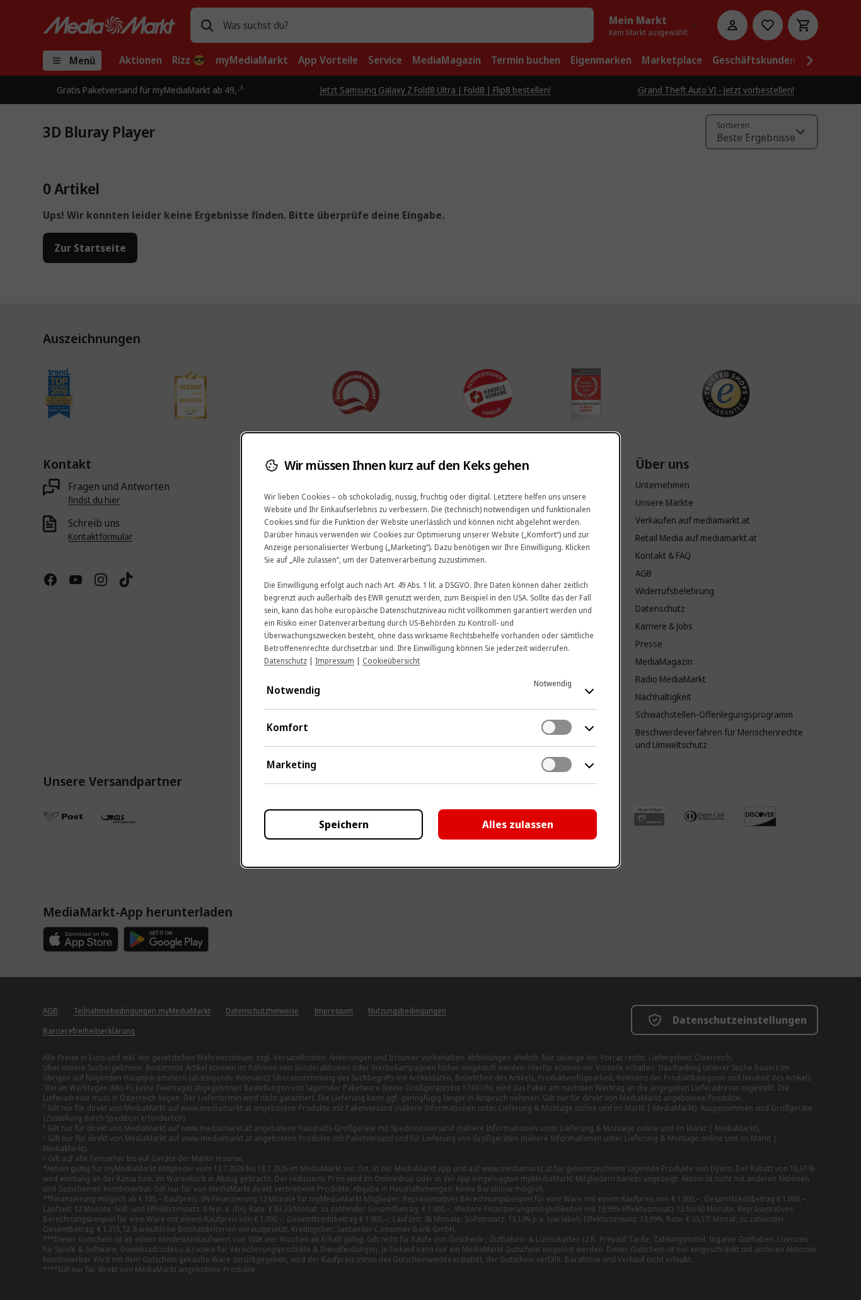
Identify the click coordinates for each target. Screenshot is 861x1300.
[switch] (556, 727)
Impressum (334, 660)
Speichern (344, 824)
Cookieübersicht (391, 660)
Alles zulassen (517, 824)
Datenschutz (285, 660)
